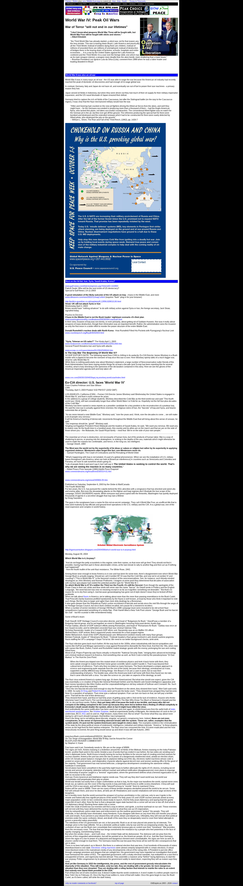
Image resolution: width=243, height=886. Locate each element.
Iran (114, 1)
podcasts (92, 4)
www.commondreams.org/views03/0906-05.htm (86, 480)
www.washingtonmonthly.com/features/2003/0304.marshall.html (93, 319)
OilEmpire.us (71, 4)
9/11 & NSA (101, 4)
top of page (119, 883)
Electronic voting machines (103, 848)
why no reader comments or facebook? (80, 883)
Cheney (68, 1)
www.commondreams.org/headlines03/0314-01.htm (88, 471)
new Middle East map (91, 1)
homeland (117, 4)
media (125, 4)
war (109, 4)
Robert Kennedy (99, 691)
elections (132, 4)
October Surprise (100, 711)
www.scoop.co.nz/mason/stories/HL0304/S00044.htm (89, 350)
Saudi (124, 1)
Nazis (86, 596)
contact (174, 883)
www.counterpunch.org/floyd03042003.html (84, 333)
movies (140, 4)
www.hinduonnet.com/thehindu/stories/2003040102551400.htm (93, 344)
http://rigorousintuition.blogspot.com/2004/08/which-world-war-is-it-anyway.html (100, 550)
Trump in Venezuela (137, 1)
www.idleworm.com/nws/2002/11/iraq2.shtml (85, 297)
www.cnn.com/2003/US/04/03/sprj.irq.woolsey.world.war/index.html (95, 377)
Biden (75, 1)
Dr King (84, 691)
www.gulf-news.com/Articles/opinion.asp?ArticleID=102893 (91, 286)
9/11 (84, 714)
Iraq (118, 1)
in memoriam (149, 4)
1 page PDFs (82, 4)
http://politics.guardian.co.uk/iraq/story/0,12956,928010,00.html (93, 301)
